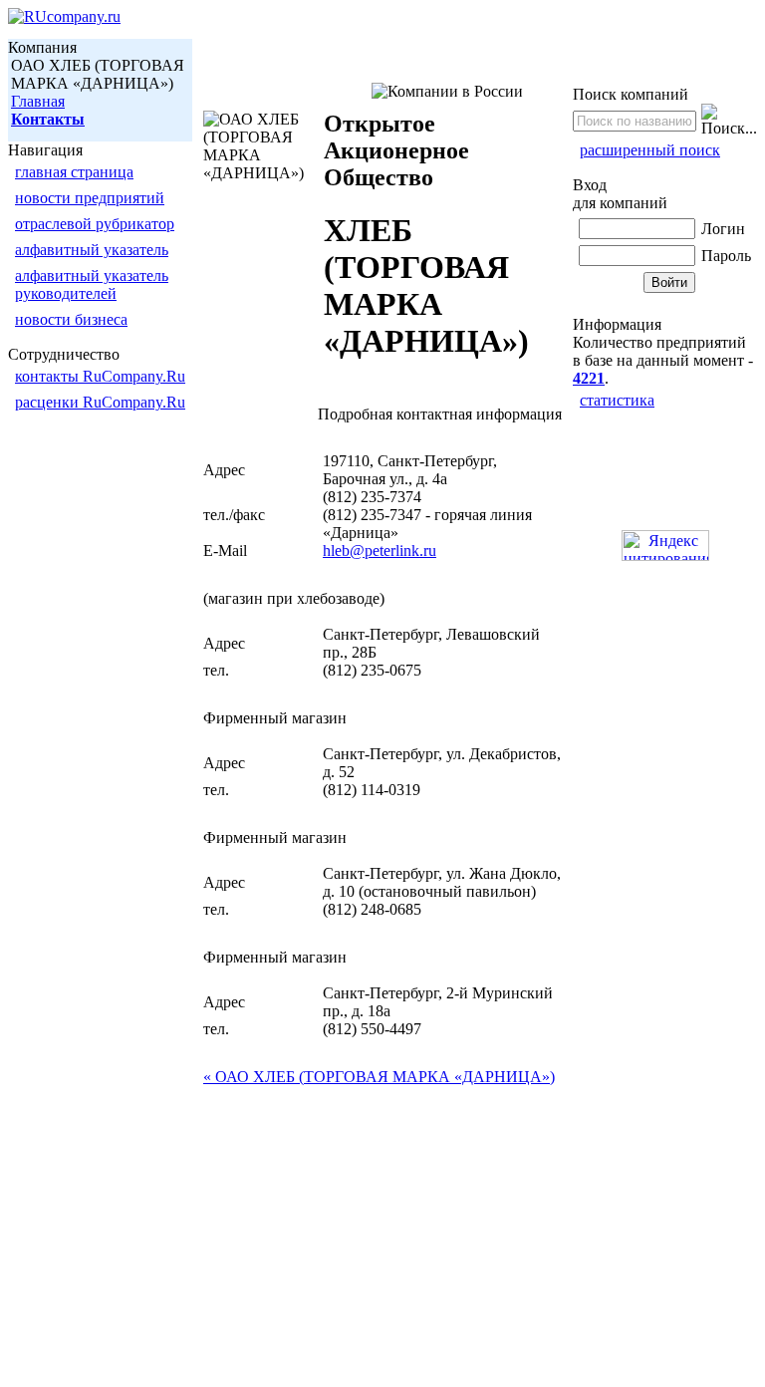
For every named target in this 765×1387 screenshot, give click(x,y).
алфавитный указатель (91, 249)
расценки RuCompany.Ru (100, 402)
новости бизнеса (71, 319)
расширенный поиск (650, 149)
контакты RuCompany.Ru (100, 376)
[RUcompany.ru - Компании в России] (64, 16)
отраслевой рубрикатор (94, 223)
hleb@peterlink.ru (379, 550)
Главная (38, 101)
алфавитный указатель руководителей (91, 284)
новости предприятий (89, 197)
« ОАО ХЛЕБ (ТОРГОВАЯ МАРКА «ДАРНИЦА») (379, 1076)
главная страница (74, 171)
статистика (617, 400)
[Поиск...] (729, 121)
